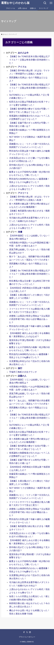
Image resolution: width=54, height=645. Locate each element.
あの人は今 (23, 52)
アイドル (22, 66)
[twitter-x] (27, 632)
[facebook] (24, 632)
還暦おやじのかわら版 (15, 3)
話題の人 (22, 376)
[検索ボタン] (45, 3)
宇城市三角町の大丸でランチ (23, 372)
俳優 (20, 232)
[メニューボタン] (51, 3)
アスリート (23, 193)
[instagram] (30, 632)
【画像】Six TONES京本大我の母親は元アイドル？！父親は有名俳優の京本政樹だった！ (29, 59)
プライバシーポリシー (27, 637)
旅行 (20, 368)
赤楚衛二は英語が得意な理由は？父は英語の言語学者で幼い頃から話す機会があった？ (29, 319)
